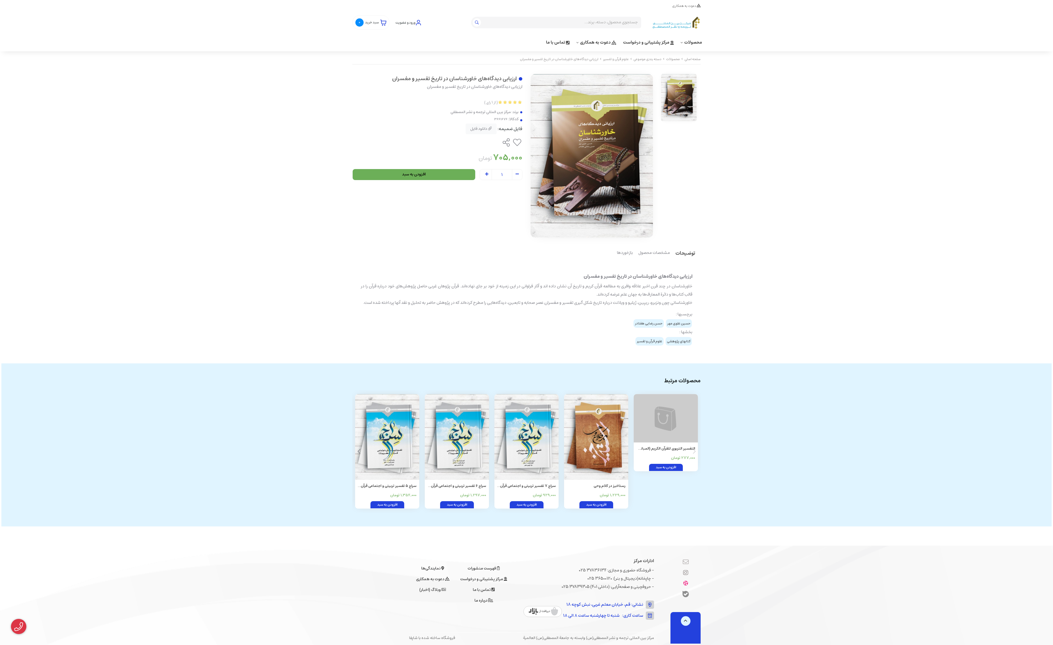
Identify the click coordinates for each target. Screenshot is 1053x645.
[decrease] (517, 174)
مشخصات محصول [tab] (654, 253)
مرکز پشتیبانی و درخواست (646, 42)
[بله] (685, 595)
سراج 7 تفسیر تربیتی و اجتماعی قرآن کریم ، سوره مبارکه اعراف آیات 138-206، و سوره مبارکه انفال (528, 486)
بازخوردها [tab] (625, 253)
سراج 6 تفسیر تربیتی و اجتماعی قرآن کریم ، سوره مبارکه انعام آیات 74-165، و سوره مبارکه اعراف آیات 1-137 (457, 486)
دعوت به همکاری (684, 6)
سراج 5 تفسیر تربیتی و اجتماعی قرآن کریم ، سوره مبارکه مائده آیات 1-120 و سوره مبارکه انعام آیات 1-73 (389, 486)
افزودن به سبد (414, 174)
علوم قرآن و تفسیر (616, 59)
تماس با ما (556, 42)
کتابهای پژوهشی (678, 341)
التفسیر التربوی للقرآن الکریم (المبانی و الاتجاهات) (666, 448)
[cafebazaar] (543, 611)
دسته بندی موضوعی (647, 59)
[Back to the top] (685, 621)
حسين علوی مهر (678, 323)
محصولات (693, 42)
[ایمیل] (685, 562)
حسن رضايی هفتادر (649, 323)
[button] (359, 451)
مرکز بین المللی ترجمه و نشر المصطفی (481, 112)
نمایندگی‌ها (431, 568)
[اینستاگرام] (685, 573)
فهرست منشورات (482, 568)
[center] (477, 22)
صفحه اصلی (692, 59)
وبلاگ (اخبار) (430, 590)
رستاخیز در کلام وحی (609, 486)
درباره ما (481, 600)
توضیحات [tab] (685, 254)
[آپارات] (685, 583)
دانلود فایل (479, 128)
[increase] (487, 174)
